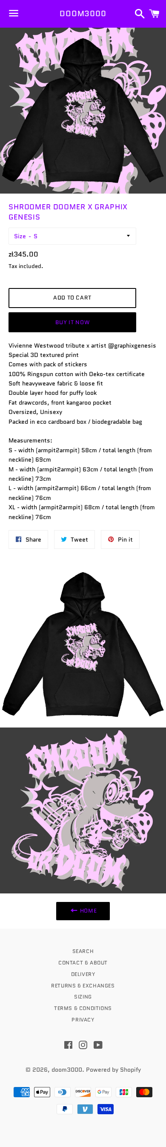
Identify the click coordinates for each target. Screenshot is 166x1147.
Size (20, 236)
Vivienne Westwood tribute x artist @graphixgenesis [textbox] (82, 345)
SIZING (83, 996)
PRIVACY (83, 1019)
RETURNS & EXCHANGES (82, 985)
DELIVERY (83, 974)
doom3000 (83, 14)
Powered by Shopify (113, 1069)
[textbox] (83, 345)
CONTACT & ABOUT (83, 962)
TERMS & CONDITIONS (83, 1008)
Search (83, 951)
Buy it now (72, 322)
